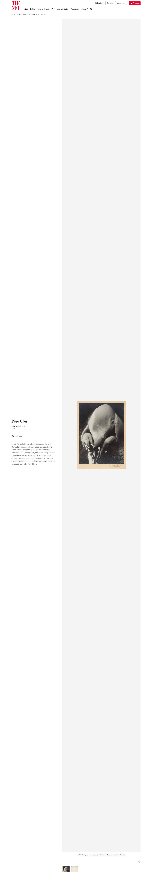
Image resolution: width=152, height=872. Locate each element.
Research (75, 9)
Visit (26, 9)
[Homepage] (15, 5)
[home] (12, 15)
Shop (83, 9)
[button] (139, 861)
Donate (110, 3)
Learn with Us (62, 9)
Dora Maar (15, 426)
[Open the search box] (91, 9)
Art (53, 9)
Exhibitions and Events (39, 9)
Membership (121, 3)
